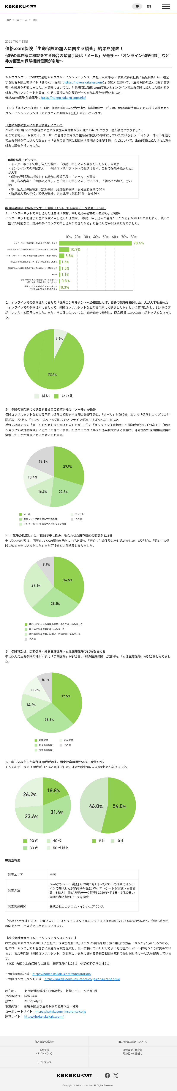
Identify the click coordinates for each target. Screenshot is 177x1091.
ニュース (22, 20)
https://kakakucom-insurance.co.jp (60, 1011)
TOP (8, 20)
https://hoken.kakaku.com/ (83, 82)
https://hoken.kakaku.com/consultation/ (61, 974)
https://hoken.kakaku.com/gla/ (63, 97)
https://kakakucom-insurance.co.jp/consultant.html (82, 979)
